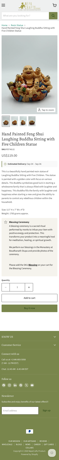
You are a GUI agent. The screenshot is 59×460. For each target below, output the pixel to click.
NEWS (27, 444)
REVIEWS (43, 441)
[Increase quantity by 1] (29, 287)
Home (4, 25)
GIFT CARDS (49, 444)
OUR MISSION (14, 441)
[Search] (53, 15)
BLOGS (19, 444)
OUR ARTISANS (29, 441)
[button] (6, 121)
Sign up (47, 410)
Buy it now (29, 308)
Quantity (6, 280)
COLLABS (30, 447)
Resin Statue (17, 25)
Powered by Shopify (29, 454)
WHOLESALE (7, 444)
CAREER (37, 444)
